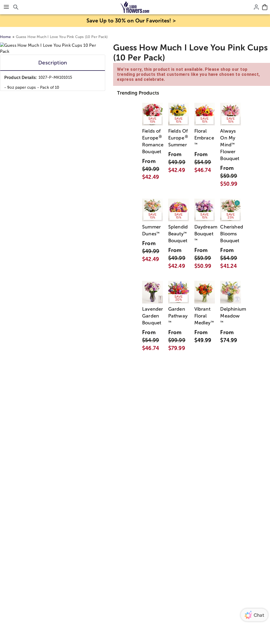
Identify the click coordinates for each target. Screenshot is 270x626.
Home (5, 37)
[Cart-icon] (264, 7)
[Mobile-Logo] (135, 7)
